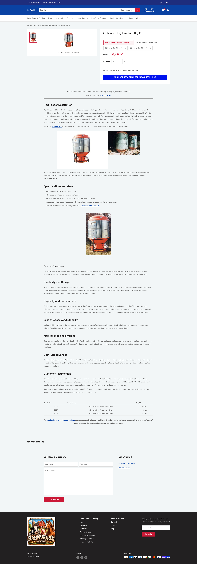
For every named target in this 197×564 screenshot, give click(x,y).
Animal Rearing (82, 18)
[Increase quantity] (125, 61)
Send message (54, 499)
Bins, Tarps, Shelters (98, 18)
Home (29, 25)
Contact (44, 2)
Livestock (59, 18)
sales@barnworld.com (127, 463)
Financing (52, 2)
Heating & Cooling (116, 18)
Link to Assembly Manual (90, 206)
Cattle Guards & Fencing (36, 18)
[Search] (137, 10)
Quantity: (106, 61)
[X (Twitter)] (164, 2)
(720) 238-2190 (124, 467)
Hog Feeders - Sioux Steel (41, 25)
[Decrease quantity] (114, 61)
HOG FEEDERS (105, 96)
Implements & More (134, 18)
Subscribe (148, 534)
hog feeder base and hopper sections (61, 420)
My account (149, 11)
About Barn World (34, 2)
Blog (59, 2)
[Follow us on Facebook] (77, 557)
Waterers (70, 18)
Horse (50, 18)
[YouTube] (167, 2)
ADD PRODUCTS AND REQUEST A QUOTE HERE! (135, 77)
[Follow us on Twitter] (81, 557)
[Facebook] (160, 2)
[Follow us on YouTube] (85, 557)
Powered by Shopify (33, 556)
